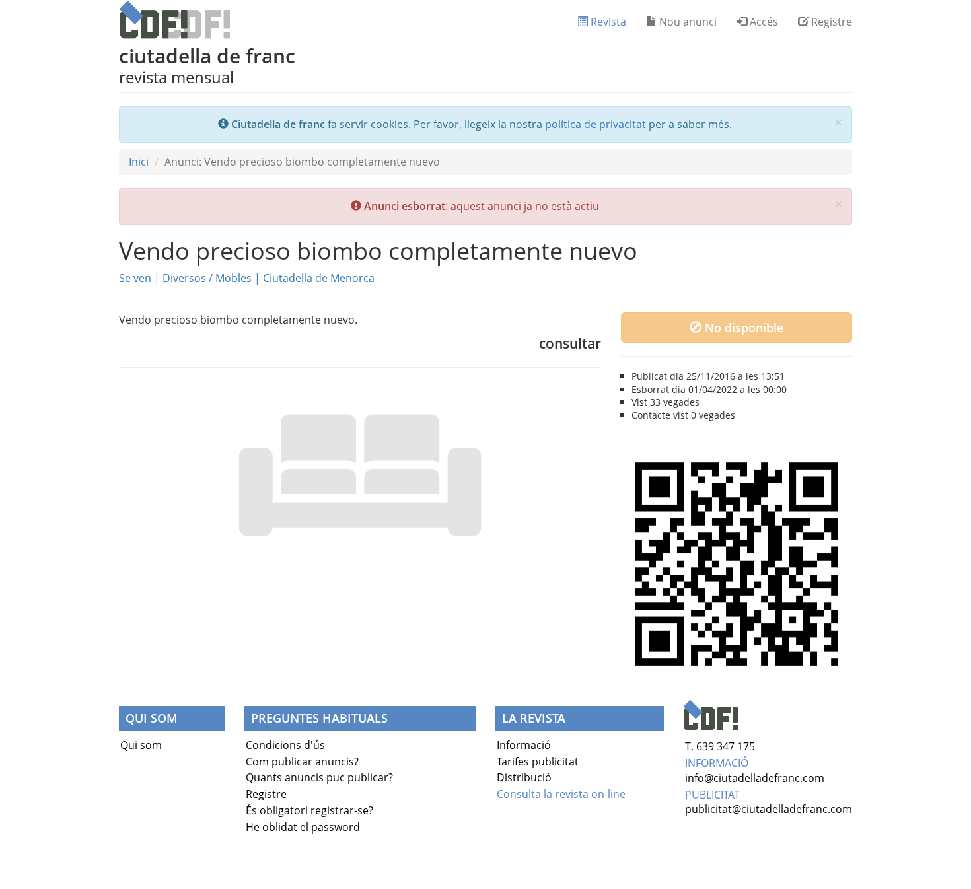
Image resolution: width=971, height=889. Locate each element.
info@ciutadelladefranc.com (754, 778)
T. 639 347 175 (720, 746)
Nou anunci (687, 22)
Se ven (135, 278)
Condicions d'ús (285, 745)
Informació (524, 745)
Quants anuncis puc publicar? (319, 777)
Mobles (233, 278)
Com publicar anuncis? (302, 761)
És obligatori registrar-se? (309, 810)
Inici (139, 162)
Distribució (524, 777)
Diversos (184, 278)
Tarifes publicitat (538, 761)
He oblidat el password (303, 827)
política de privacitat (595, 124)
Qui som (141, 745)
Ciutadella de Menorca (319, 278)
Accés (762, 22)
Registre (830, 22)
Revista (607, 22)
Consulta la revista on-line (561, 794)
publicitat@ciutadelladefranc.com (768, 809)
